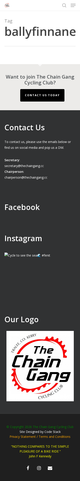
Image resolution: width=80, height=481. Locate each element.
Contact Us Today (42, 95)
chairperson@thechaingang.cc (25, 177)
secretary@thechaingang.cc (24, 166)
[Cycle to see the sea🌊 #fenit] (40, 288)
